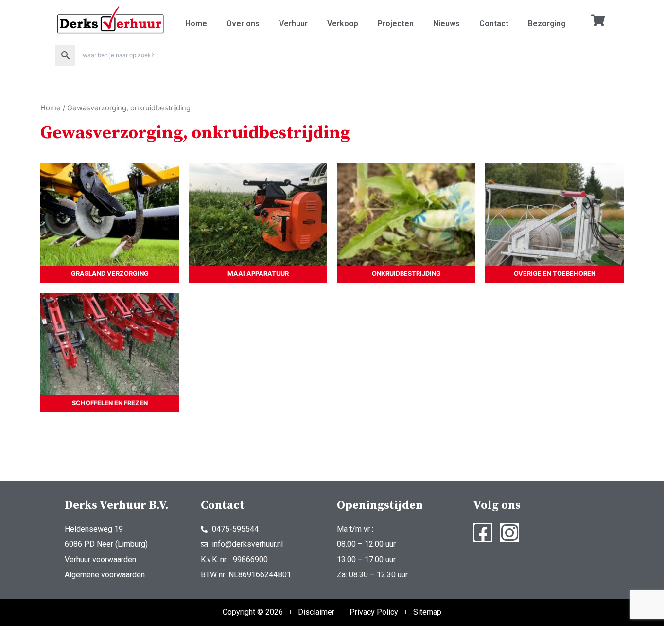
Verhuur (293, 23)
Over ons (243, 23)
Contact (493, 23)
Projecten (396, 23)
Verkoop (342, 23)
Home (196, 23)
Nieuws (446, 23)
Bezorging (547, 23)
